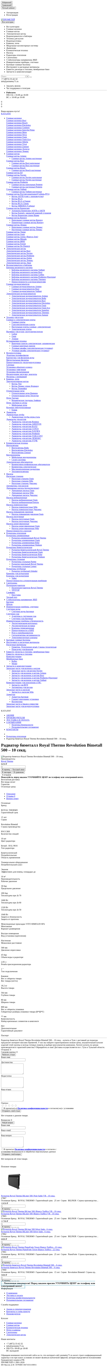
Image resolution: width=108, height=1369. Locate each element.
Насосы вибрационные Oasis (25, 500)
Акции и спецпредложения (18, 1309)
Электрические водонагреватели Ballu (29, 298)
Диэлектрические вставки (23, 626)
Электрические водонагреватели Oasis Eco (31, 308)
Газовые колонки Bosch (17, 123)
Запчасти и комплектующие (18, 666)
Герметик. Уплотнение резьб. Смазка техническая (34, 647)
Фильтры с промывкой (16, 377)
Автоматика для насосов (17, 486)
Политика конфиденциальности (20, 1298)
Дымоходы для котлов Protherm (26, 433)
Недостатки (6, 1076)
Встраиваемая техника (16, 341)
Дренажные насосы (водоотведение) (22, 488)
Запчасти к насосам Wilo (23, 692)
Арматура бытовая (20, 697)
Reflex (14, 661)
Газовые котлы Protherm (17, 182)
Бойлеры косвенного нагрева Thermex (29, 279)
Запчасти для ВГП (20, 685)
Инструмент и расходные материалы (22, 642)
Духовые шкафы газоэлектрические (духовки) (32, 348)
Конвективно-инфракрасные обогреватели (31, 464)
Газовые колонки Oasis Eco (18, 139)
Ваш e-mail (6, 1130)
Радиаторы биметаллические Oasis (27, 552)
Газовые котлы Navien (16, 175)
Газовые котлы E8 (14, 173)
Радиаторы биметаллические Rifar (27, 554)
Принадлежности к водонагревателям (29, 282)
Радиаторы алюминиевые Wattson (27, 545)
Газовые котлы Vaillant (16, 189)
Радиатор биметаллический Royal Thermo (30, 550)
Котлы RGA (17, 199)
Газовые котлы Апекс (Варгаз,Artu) (22, 237)
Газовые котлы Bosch (15, 168)
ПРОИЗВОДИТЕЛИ (15, 718)
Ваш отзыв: (6, 1089)
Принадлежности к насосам (18, 531)
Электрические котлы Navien (19, 253)
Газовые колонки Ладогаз (17, 149)
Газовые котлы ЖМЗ (15, 241)
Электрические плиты (22, 329)
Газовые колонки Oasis (16, 137)
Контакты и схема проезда (18, 1311)
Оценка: (4, 1103)
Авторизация (12, 12)
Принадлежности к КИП (23, 630)
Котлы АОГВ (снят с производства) (28, 196)
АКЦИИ (10, 715)
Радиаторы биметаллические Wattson (28, 557)
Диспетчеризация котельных (24, 623)
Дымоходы (11, 412)
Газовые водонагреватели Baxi (25, 289)
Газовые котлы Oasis (15, 234)
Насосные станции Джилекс (24, 483)
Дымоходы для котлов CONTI (25, 429)
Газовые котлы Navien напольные (27, 177)
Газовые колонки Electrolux (18, 125)
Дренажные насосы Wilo (23, 493)
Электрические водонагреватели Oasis (29, 305)
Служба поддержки (10, 1305)
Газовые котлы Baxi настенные (26, 165)
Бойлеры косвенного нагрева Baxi (27, 272)
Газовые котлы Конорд (16, 218)
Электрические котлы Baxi (18, 251)
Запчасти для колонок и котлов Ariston (29, 673)
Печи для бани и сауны (16, 403)
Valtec (14, 578)
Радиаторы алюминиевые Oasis (26, 540)
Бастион (10, 602)
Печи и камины (13, 1330)
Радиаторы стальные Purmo (24, 562)
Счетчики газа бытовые (22, 618)
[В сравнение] (18, 1209)
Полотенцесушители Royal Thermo (27, 588)
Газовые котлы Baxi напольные (26, 163)
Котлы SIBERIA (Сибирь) (23, 206)
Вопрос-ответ (12, 798)
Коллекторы (17, 701)
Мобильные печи (19, 405)
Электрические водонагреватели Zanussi (30, 315)
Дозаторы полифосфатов (17, 355)
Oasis (14, 336)
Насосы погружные (15, 516)
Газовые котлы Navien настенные (27, 180)
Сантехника (11, 583)
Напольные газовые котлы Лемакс (27, 227)
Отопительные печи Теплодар (25, 395)
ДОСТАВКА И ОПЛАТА (18, 720)
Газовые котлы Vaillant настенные (27, 192)
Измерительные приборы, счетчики (22, 607)
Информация (7, 1288)
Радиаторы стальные (15, 559)
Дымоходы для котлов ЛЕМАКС (26, 438)
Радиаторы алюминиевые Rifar (25, 543)
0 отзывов (6, 775)
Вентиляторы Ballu (20, 448)
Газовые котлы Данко (16, 232)
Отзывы (10, 796)
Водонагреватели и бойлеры (19, 265)
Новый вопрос (7, 1123)
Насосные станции (14, 476)
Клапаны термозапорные (23, 628)
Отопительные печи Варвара (25, 393)
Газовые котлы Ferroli (16, 244)
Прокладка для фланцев (22, 649)
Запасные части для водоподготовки (22, 706)
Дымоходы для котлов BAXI (24, 426)
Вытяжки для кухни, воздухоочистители (24, 331)
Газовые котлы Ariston (16, 156)
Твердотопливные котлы (17, 381)
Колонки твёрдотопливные (18, 407)
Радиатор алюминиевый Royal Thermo (29, 538)
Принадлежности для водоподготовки (23, 362)
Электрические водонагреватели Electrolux (31, 303)
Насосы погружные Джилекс (25, 521)
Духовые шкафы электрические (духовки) (30, 350)
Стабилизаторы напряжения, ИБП (21, 599)
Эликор (15, 339)
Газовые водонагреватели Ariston (26, 286)
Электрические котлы (16, 248)
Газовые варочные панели (23, 346)
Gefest (14, 334)
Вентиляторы (12, 445)
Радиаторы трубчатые (16, 569)
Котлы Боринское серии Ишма (25, 215)
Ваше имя (5, 1125)
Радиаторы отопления (16, 533)
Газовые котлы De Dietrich (18, 246)
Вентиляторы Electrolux (22, 450)
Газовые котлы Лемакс (16, 225)
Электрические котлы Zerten (19, 258)
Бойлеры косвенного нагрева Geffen (28, 275)
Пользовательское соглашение (25, 727)
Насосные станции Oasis (23, 479)
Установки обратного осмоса (19, 367)
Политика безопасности (22, 725)
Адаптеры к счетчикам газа (24, 616)
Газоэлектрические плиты (23, 324)
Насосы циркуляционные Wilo (25, 528)
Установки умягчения (16, 369)
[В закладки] (15, 1209)
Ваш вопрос (6, 1135)
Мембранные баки (14, 659)
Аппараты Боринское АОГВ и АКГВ (28, 211)
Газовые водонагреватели (18, 284)
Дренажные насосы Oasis (23, 490)
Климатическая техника (17, 443)
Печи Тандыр (12, 398)
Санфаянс (10, 592)
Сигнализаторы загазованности (26, 635)
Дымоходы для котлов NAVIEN (26, 431)
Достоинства (7, 1062)
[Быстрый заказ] (13, 1209)
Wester (14, 663)
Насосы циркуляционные (17, 524)
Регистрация (12, 15)
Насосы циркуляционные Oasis (26, 526)
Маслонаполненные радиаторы (26, 469)
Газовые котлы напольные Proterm (27, 184)
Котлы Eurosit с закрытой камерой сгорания (31, 213)
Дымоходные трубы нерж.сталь (26, 417)
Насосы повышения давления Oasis (27, 514)
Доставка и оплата (14, 1295)
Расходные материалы (16, 645)
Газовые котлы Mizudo (16, 239)
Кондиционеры (13, 455)
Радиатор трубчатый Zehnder (24, 571)
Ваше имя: (5, 1057)
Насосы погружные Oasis (23, 519)
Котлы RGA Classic (20, 203)
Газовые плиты (18, 322)
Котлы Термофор (19, 388)
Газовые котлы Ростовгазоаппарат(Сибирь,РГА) (28, 194)
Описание (10, 794)
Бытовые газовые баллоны (18, 640)
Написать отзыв (8, 1055)
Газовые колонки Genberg (18, 127)
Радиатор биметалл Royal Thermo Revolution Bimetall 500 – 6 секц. (30, 1267)
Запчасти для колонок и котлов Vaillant (29, 680)
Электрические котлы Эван (18, 263)
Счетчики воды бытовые (23, 611)
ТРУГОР (15, 590)
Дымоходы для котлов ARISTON (26, 424)
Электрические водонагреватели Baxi (29, 301)
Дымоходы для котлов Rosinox (25, 422)
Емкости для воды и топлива (19, 654)
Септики (10, 365)
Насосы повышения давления (19, 512)
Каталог (4, 1318)
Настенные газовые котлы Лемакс (27, 229)
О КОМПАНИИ (13, 722)
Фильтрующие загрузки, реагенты (21, 374)
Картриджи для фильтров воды (20, 358)
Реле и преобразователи (22, 633)
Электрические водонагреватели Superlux (30, 310)
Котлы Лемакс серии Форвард (25, 386)
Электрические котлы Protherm (20, 256)
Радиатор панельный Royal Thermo (27, 564)
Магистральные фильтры (17, 360)
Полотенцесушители (15, 585)
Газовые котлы (13, 154)
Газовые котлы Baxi (15, 161)
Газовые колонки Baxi (16, 120)
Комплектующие (13, 656)
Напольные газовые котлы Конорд (27, 220)
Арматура (10, 694)
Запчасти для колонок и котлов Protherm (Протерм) (34, 678)
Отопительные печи (15, 391)
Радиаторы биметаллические (19, 547)
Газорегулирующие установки (25, 699)
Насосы (9, 474)
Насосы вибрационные (16, 497)
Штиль (9, 604)
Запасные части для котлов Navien (27, 671)
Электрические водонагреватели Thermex (30, 312)
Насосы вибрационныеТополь (25, 502)
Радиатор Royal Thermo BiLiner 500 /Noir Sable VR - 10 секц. (28, 1196)
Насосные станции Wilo (22, 481)
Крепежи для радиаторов (17, 573)
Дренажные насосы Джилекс (25, 495)
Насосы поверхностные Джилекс (26, 509)
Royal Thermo (7, 761)
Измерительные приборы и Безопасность (24, 621)
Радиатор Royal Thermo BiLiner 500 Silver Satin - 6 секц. (26, 1232)
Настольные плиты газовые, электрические (31, 327)
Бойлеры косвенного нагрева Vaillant (28, 270)
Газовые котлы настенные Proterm (27, 187)
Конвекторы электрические (24, 467)
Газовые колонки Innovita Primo (20, 130)
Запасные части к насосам (18, 690)
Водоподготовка (13, 353)
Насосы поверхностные (17, 505)
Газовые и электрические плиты (20, 320)
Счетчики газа (12, 614)
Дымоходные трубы (15, 414)
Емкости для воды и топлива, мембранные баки (27, 652)
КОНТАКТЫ (12, 729)
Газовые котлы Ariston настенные (27, 158)
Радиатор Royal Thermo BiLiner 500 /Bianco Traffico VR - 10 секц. (30, 1214)
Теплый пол (11, 597)
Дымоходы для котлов (16, 419)
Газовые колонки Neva (16, 135)
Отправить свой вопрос (11, 1154)
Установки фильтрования (17, 372)
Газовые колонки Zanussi (17, 146)
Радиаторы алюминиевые (17, 535)
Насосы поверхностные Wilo (24, 507)
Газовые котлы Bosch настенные (26, 170)
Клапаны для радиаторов (17, 576)
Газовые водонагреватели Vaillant (27, 291)
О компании (11, 1293)
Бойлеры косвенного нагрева (19, 267)
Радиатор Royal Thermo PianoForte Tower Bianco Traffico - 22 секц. (30, 1249)
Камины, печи (12, 379)
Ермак (14, 410)
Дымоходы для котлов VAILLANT (27, 436)
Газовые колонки (14, 118)
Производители (13, 1314)
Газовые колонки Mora (16, 132)
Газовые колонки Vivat (16, 144)
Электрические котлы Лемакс (19, 260)
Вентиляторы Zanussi (21, 452)
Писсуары (16, 595)
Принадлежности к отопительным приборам (26, 580)
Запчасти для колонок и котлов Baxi (28, 675)
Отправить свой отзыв (11, 1111)
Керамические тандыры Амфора (26, 400)
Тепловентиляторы (20, 471)
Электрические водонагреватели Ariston (30, 296)
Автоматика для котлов (22, 687)
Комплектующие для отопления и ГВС (23, 682)
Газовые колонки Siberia (17, 142)
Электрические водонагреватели (21, 294)
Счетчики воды (13, 609)
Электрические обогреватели (19, 462)
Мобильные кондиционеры (24, 457)
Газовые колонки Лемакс (17, 151)
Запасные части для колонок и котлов (23, 668)
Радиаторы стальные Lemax (24, 566)
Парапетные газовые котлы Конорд (27, 222)
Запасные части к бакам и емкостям (22, 704)
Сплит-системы (19, 460)
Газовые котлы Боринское (18, 208)
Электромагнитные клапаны (24, 637)
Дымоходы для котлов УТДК (25, 441)
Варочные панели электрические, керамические (33, 343)
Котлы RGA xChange (21, 201)
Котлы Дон (17, 384)
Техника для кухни (14, 317)
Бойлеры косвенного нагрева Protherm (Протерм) (34, 277)
